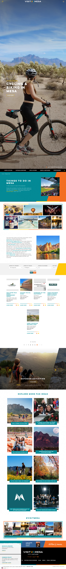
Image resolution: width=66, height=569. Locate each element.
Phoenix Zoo (12, 255)
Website (8, 301)
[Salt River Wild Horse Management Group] (12, 285)
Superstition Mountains (17, 242)
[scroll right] (64, 170)
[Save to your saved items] (18, 305)
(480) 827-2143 (37, 297)
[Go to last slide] (10, 370)
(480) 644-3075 (23, 297)
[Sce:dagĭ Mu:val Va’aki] (26, 285)
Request (28, 545)
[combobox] (5, 568)
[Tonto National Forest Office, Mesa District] (53, 285)
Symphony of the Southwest (39, 293)
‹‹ (24, 345)
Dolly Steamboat (12, 244)
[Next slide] (55, 370)
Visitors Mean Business (30, 560)
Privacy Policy (62, 566)
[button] (33, 369)
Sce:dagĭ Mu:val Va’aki (25, 293)
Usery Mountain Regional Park (13, 241)
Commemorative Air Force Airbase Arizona (22, 250)
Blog (39, 560)
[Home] (33, 1)
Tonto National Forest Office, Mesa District (52, 294)
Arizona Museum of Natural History (23, 248)
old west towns (9, 191)
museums (16, 190)
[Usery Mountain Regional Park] (33, 315)
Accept (9, 562)
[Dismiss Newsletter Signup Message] (20, 544)
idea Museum (9, 252)
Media (44, 560)
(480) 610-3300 (50, 298)
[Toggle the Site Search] (2, 1)
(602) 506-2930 (30, 328)
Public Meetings (51, 560)
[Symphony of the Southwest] (40, 285)
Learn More (10, 95)
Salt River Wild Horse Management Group (11, 294)
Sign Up (4, 550)
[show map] (16, 305)
